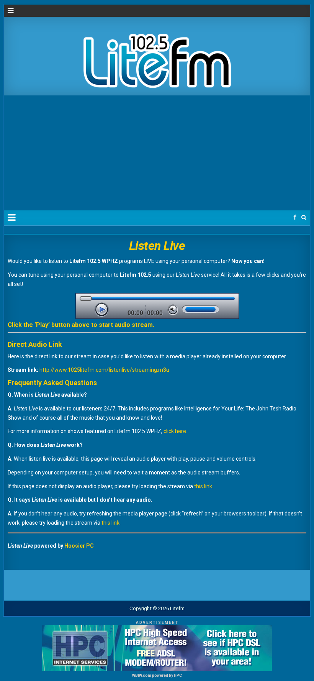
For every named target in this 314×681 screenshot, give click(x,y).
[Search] (303, 217)
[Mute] (172, 309)
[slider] (200, 309)
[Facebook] (294, 217)
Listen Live (157, 245)
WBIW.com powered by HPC (157, 675)
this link (203, 486)
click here (175, 431)
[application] (157, 306)
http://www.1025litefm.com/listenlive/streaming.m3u (104, 370)
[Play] (101, 309)
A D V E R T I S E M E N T (157, 622)
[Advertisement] (157, 153)
